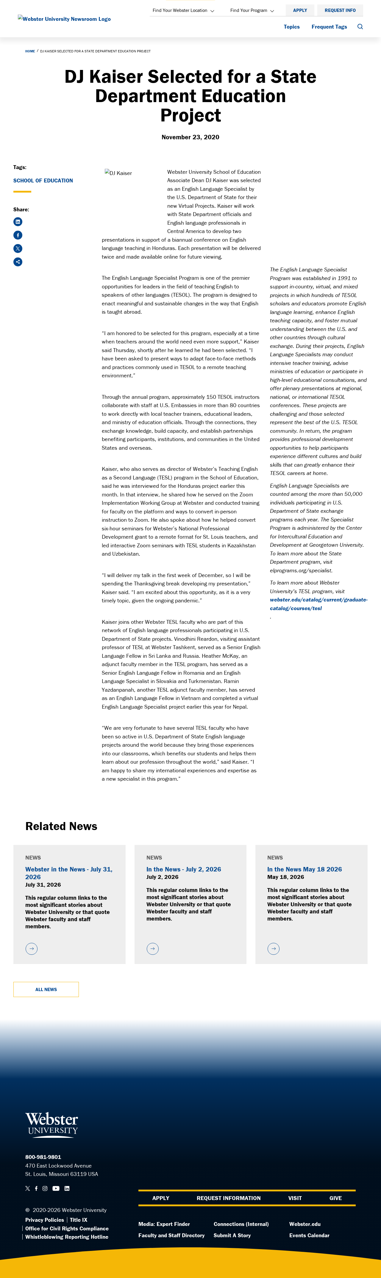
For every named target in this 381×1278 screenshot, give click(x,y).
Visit (295, 1198)
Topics (292, 26)
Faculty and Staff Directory (171, 1235)
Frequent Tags (329, 26)
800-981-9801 (43, 1156)
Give (336, 1198)
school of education (43, 180)
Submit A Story (232, 1235)
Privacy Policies (44, 1219)
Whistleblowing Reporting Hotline (66, 1236)
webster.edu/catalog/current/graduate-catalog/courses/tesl (319, 604)
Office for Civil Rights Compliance (67, 1228)
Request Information (229, 1198)
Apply (300, 10)
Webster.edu (305, 1223)
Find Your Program (248, 10)
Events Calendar (309, 1235)
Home (30, 51)
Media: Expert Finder (164, 1223)
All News (46, 989)
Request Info (340, 10)
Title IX (78, 1219)
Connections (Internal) (241, 1223)
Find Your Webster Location (180, 10)
